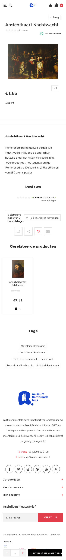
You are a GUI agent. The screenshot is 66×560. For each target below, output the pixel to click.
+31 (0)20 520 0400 (38, 451)
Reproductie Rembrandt (20, 365)
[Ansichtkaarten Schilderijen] (17, 268)
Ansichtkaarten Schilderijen (17, 283)
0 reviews (23, 30)
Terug (55, 17)
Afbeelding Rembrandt (33, 345)
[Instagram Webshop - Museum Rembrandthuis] (28, 469)
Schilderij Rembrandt (47, 365)
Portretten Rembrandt (25, 359)
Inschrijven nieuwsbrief (19, 506)
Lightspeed (41, 534)
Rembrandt (47, 359)
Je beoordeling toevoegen (44, 217)
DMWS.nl (7, 541)
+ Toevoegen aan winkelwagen (46, 552)
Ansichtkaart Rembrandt (33, 352)
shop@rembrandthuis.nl (37, 457)
